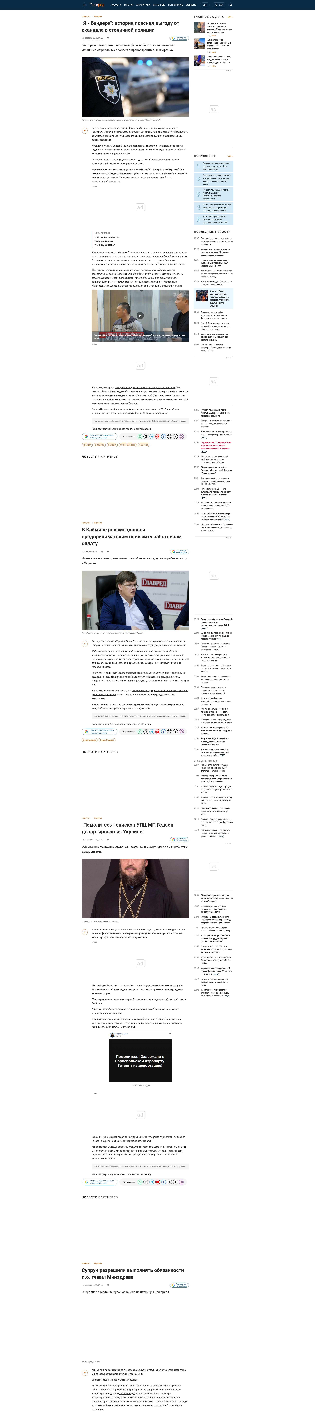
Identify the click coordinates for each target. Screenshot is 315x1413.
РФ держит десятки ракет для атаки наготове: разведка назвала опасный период (217, 208)
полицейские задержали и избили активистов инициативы (145, 387)
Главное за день (209, 17)
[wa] (140, 436)
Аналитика (143, 5)
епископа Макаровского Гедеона (137, 929)
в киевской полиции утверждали (136, 399)
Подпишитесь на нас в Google (181, 38)
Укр (205, 5)
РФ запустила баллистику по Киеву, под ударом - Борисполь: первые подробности (216, 194)
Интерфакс (112, 985)
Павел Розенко (133, 641)
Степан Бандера (127, 445)
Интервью (159, 5)
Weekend (191, 5)
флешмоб (99, 445)
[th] (145, 436)
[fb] (163, 436)
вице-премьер (89, 740)
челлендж (143, 445)
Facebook (161, 1019)
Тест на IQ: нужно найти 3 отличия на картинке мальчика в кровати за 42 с (215, 219)
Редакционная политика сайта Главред (130, 429)
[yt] (157, 436)
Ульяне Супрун (146, 1370)
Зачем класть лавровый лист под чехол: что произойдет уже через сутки (216, 166)
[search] (230, 4)
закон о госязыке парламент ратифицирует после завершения (146, 704)
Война (214, 35)
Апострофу (124, 153)
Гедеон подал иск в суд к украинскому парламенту (136, 1137)
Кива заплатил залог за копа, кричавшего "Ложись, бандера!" (107, 239)
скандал (87, 445)
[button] (84, 5)
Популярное (175, 5)
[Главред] (97, 5)
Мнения (129, 5)
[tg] (151, 436)
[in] (181, 436)
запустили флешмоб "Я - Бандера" (156, 409)
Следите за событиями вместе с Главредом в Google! (102, 436)
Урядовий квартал (101, 667)
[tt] (169, 436)
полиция (112, 445)
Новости (116, 5)
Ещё (230, 17)
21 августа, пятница (205, 760)
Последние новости (212, 232)
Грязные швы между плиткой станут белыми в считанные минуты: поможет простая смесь (217, 179)
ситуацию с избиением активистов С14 (152, 132)
